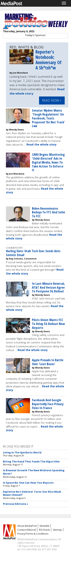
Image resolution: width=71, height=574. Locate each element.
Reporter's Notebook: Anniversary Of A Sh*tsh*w (49, 60)
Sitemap (57, 529)
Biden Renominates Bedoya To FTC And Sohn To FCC (48, 212)
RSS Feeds (44, 529)
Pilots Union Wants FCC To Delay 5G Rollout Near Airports (48, 323)
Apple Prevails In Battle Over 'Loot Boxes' (47, 362)
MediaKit (44, 526)
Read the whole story (41, 144)
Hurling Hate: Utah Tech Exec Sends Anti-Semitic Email (33, 253)
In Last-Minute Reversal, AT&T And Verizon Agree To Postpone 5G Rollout (48, 287)
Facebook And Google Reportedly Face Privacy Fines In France (48, 404)
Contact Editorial (26, 529)
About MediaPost (27, 526)
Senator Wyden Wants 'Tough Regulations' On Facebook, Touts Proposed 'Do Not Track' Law (48, 118)
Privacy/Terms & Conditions (32, 533)
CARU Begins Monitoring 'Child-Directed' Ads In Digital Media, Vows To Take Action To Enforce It (48, 162)
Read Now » (51, 100)
